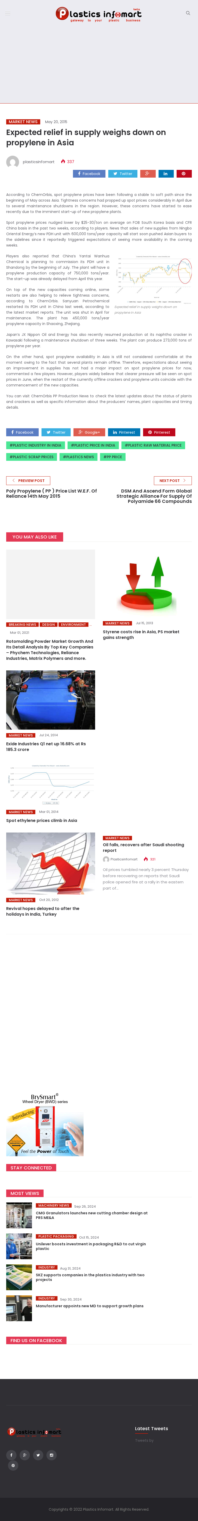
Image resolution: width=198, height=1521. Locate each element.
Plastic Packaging (56, 1236)
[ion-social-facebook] (11, 1455)
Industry (46, 1267)
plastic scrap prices (33, 457)
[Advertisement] (99, 64)
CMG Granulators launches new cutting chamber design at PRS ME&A (92, 1215)
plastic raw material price (155, 445)
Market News (23, 121)
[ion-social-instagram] (51, 1455)
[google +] (148, 173)
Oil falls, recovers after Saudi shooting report (143, 847)
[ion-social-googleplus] (25, 1455)
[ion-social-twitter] (38, 1455)
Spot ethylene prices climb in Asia (41, 820)
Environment (73, 624)
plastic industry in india (37, 445)
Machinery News (53, 1205)
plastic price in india (94, 445)
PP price (114, 457)
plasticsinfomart (39, 161)
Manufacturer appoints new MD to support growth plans (90, 1306)
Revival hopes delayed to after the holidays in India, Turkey (42, 911)
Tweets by (144, 1440)
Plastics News (80, 457)
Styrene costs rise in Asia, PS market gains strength (141, 634)
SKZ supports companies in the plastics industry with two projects (90, 1277)
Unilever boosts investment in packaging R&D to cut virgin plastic (91, 1246)
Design (48, 624)
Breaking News (22, 624)
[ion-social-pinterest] (13, 1465)
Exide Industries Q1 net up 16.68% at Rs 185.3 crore (46, 746)
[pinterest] (184, 173)
